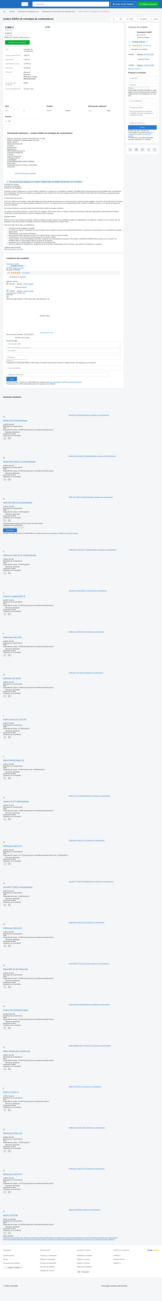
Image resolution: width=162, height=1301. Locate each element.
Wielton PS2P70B (10, 1215)
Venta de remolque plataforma (14, 1239)
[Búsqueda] (34, 4)
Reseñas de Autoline (47, 1267)
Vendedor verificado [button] (17, 266)
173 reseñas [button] (26, 273)
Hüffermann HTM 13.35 (12, 1133)
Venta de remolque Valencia (105, 1239)
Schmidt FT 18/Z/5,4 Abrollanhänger (18, 887)
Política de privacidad (47, 1259)
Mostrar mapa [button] (45, 316)
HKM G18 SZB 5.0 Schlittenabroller (17, 503)
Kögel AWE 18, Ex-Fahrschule (15, 969)
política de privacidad (52, 382)
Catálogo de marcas (47, 1270)
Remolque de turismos (33, 1239)
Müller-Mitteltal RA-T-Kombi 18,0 (16, 1051)
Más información (134, 69)
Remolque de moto (82, 1238)
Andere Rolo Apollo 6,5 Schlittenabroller (19, 462)
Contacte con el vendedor (17, 42)
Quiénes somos (8, 1255)
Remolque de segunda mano (13, 1238)
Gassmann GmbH (12, 264)
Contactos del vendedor (11, 1263)
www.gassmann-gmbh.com (15, 293)
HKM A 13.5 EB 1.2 (11, 1092)
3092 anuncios (18, 268)
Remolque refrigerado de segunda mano (80, 1239)
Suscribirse (10, 530)
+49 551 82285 (28, 291)
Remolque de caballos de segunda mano (61, 1238)
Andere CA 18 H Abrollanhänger (16, 801)
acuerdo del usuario (74, 382)
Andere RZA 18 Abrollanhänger (15, 1010)
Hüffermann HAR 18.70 (12, 846)
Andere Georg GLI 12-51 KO (14, 719)
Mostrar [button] (20, 284)
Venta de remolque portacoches (35, 1238)
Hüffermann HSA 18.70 (12, 928)
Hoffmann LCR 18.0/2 (12, 678)
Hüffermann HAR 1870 (12, 637)
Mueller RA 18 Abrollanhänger (15, 420)
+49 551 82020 (28, 284)
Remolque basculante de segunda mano (103, 1238)
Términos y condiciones (48, 1255)
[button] (114, 19)
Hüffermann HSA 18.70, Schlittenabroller (19, 555)
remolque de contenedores (28, 50)
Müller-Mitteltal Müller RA (13, 760)
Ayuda (5, 1259)
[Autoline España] (11, 4)
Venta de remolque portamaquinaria (53, 1239)
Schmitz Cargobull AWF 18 (14, 596)
